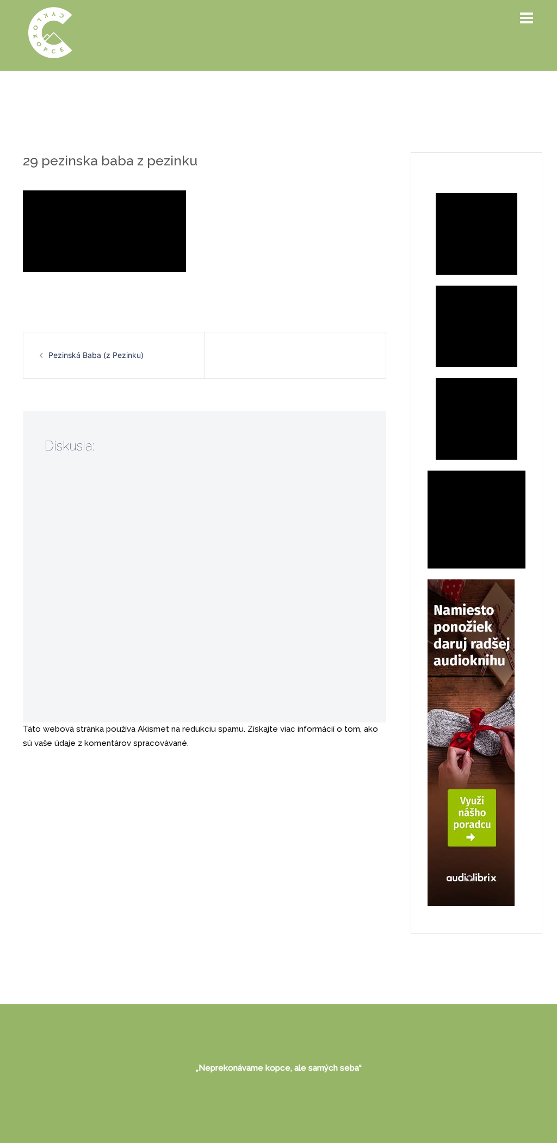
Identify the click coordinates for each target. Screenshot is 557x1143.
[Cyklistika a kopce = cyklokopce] (50, 31)
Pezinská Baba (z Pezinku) (96, 355)
